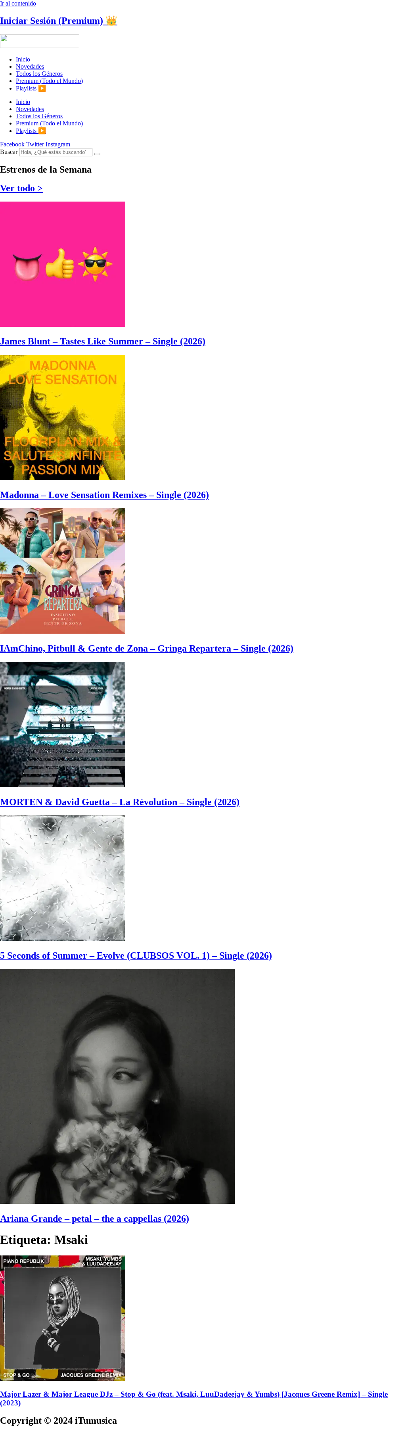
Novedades (30, 66)
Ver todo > (21, 188)
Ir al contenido (18, 3)
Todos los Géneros (39, 73)
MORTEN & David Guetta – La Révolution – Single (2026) (119, 802)
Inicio (23, 59)
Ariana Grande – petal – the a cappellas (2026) (94, 1218)
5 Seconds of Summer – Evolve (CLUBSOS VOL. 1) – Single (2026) (136, 955)
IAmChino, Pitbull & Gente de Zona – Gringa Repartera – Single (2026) (146, 648)
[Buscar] (97, 154)
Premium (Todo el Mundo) (49, 80)
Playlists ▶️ (31, 88)
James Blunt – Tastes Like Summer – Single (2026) (102, 341)
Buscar (8, 151)
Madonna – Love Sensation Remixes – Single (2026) (104, 495)
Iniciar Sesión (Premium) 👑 (58, 20)
